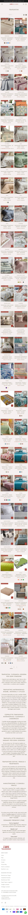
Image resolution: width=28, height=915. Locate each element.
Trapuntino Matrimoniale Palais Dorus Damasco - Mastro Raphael (7, 549)
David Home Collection (21, 547)
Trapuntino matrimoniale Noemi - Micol (21, 146)
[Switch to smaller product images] (26, 14)
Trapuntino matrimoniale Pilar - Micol (7, 198)
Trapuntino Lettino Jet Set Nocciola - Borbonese (20, 633)
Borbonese (7, 36)
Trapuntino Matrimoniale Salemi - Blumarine (7, 94)
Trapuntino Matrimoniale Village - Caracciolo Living (21, 277)
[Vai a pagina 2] (16, 667)
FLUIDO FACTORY (23, 906)
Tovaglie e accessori (5, 884)
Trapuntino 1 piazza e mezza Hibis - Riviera (7, 467)
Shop (2, 857)
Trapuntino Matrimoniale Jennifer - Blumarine (21, 226)
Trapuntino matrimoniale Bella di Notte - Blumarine (21, 658)
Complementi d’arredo (5, 877)
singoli (8, 753)
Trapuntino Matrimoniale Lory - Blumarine (7, 658)
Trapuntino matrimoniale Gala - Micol (21, 198)
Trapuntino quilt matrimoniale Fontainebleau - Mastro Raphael (21, 331)
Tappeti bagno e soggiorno (6, 882)
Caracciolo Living (21, 275)
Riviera (7, 380)
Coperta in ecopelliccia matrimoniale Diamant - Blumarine (21, 306)
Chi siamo (3, 860)
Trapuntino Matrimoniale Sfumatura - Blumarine (7, 252)
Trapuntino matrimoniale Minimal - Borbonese (21, 603)
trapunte (13, 814)
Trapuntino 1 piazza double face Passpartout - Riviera (7, 495)
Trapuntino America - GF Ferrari (7, 146)
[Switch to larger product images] (23, 14)
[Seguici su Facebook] (2, 902)
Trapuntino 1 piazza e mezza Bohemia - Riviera (21, 467)
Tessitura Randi (21, 92)
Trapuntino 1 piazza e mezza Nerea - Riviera (20, 439)
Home (2, 855)
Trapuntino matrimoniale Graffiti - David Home (21, 549)
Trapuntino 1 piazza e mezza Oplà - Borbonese (21, 66)
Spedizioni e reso (4, 869)
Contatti (2, 862)
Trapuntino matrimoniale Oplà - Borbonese (7, 603)
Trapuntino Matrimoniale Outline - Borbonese (21, 38)
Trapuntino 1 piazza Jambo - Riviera (7, 439)
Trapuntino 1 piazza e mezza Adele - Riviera (20, 383)
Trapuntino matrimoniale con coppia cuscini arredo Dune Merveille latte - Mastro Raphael (7, 523)
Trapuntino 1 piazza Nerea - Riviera (21, 411)
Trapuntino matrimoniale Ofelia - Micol (21, 172)
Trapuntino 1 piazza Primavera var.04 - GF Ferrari (20, 120)
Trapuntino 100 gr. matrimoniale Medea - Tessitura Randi (7, 357)
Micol (21, 143)
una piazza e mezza (16, 753)
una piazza (16, 817)
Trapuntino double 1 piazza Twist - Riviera (7, 383)
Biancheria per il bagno (6, 875)
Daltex (7, 572)
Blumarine (7, 92)
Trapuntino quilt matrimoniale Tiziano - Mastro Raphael (7, 331)
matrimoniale (13, 721)
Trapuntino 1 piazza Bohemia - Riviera (21, 495)
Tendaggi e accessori (5, 887)
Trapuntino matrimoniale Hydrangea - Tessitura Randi (7, 120)
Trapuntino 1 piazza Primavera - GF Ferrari (7, 277)
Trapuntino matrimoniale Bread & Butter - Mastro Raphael (21, 523)
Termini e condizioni (5, 866)
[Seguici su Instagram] (5, 902)
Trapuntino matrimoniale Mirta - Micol (7, 172)
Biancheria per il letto (5, 880)
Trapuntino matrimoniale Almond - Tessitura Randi (21, 94)
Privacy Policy (4, 864)
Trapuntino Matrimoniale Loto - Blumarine (21, 252)
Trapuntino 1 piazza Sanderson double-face (21, 575)
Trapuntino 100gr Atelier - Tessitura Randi (7, 306)
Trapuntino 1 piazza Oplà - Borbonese (7, 66)
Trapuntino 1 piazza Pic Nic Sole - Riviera (7, 411)
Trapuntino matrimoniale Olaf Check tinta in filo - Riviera (21, 357)
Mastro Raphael (7, 329)
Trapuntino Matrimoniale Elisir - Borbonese (7, 633)
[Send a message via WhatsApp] (25, 912)
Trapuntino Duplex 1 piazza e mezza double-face (7, 575)
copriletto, (9, 814)
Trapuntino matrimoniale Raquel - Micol (7, 226)
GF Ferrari (7, 143)
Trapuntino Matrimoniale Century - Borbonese (7, 38)
